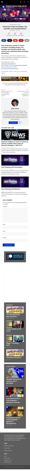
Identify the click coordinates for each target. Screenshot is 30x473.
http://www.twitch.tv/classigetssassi (9, 68)
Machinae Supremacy (9, 445)
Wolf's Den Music (8, 450)
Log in (5, 456)
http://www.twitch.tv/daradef (20, 65)
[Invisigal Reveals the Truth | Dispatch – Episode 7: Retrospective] (15, 411)
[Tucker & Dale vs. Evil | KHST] (15, 324)
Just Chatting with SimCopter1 (11, 167)
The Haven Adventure (13, 357)
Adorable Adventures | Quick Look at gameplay (13, 381)
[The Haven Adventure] (15, 352)
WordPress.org (7, 462)
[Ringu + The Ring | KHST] (15, 338)
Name (4, 224)
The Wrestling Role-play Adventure (13, 315)
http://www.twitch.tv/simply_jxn (8, 63)
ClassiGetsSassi (4, 71)
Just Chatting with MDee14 (10, 189)
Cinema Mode (21, 35)
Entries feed (7, 458)
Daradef (11, 71)
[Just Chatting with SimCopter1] (15, 160)
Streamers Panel (13, 24)
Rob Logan (12, 147)
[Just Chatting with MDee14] (15, 182)
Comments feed (7, 460)
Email (4, 231)
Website (4, 237)
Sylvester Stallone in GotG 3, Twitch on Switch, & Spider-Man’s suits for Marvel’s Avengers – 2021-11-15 (14, 143)
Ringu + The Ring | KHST (12, 344)
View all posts (13, 122)
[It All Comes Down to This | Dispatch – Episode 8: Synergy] (15, 392)
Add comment (9, 35)
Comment (5, 206)
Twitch (19, 24)
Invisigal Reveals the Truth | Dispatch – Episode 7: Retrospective (13, 420)
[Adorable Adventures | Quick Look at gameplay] (15, 373)
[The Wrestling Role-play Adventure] (15, 309)
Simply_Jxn (16, 71)
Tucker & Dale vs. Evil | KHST (13, 330)
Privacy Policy (7, 448)
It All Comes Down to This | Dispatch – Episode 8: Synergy (13, 400)
